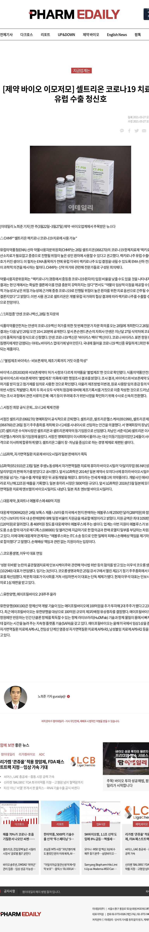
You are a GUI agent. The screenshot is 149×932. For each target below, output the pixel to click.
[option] (52, 891)
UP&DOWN (66, 34)
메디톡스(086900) (42, 530)
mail (144, 131)
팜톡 (138, 34)
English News (117, 34)
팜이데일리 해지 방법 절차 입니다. (41, 891)
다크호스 (26, 34)
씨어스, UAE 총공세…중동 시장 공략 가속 (29, 776)
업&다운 (100, 824)
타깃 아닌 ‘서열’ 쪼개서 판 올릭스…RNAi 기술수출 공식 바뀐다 (42, 787)
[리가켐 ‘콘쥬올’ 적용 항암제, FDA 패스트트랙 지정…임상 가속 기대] (83, 761)
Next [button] (23, 893)
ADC (42, 754)
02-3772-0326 (118, 914)
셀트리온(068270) (94, 249)
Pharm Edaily (20, 914)
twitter (136, 131)
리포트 (45, 34)
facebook (129, 131)
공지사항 (9, 891)
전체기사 (6, 34)
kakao (122, 131)
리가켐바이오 (27, 754)
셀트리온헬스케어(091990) (113, 419)
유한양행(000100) (12, 605)
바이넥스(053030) (12, 372)
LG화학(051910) (11, 465)
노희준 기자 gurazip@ (51, 696)
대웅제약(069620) (12, 512)
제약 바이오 (91, 34)
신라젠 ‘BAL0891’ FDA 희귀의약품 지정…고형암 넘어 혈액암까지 (43, 782)
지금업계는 (81, 70)
